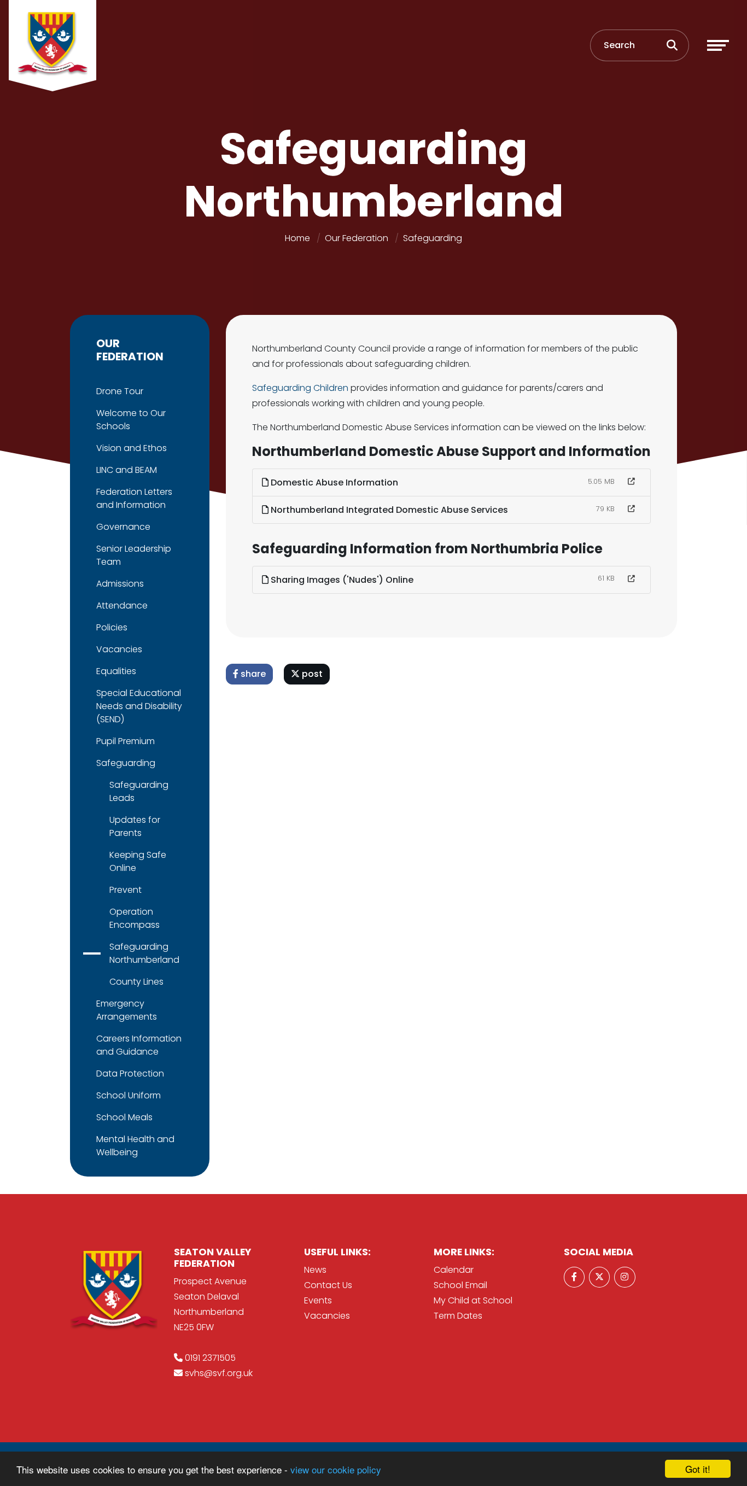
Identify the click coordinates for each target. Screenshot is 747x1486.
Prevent (125, 890)
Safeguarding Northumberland (144, 953)
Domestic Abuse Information (333, 482)
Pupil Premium (125, 741)
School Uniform (128, 1095)
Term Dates (458, 1315)
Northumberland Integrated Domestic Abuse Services (388, 510)
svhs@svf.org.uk (219, 1373)
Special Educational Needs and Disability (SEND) (139, 706)
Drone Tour (119, 391)
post (311, 674)
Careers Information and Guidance (139, 1045)
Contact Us (328, 1285)
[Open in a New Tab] (631, 481)
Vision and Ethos (131, 448)
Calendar (454, 1269)
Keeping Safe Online (137, 861)
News (315, 1269)
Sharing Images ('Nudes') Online (341, 580)
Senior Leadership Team (133, 555)
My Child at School (473, 1300)
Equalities (116, 671)
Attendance (122, 605)
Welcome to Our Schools (131, 419)
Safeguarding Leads (138, 791)
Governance (123, 526)
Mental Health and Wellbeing (135, 1146)
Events (318, 1300)
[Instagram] (624, 1277)
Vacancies (119, 649)
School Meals (124, 1117)
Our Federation (356, 238)
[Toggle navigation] (718, 45)
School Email (460, 1285)
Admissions (120, 583)
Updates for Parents (134, 826)
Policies (111, 627)
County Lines (136, 981)
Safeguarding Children (300, 388)
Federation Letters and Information (134, 498)
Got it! (697, 1469)
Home (297, 238)
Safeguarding (432, 238)
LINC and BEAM (126, 470)
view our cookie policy (335, 1469)
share (252, 674)
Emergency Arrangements (126, 1010)
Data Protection (130, 1073)
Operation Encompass (134, 918)
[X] (599, 1277)
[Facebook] (574, 1277)
